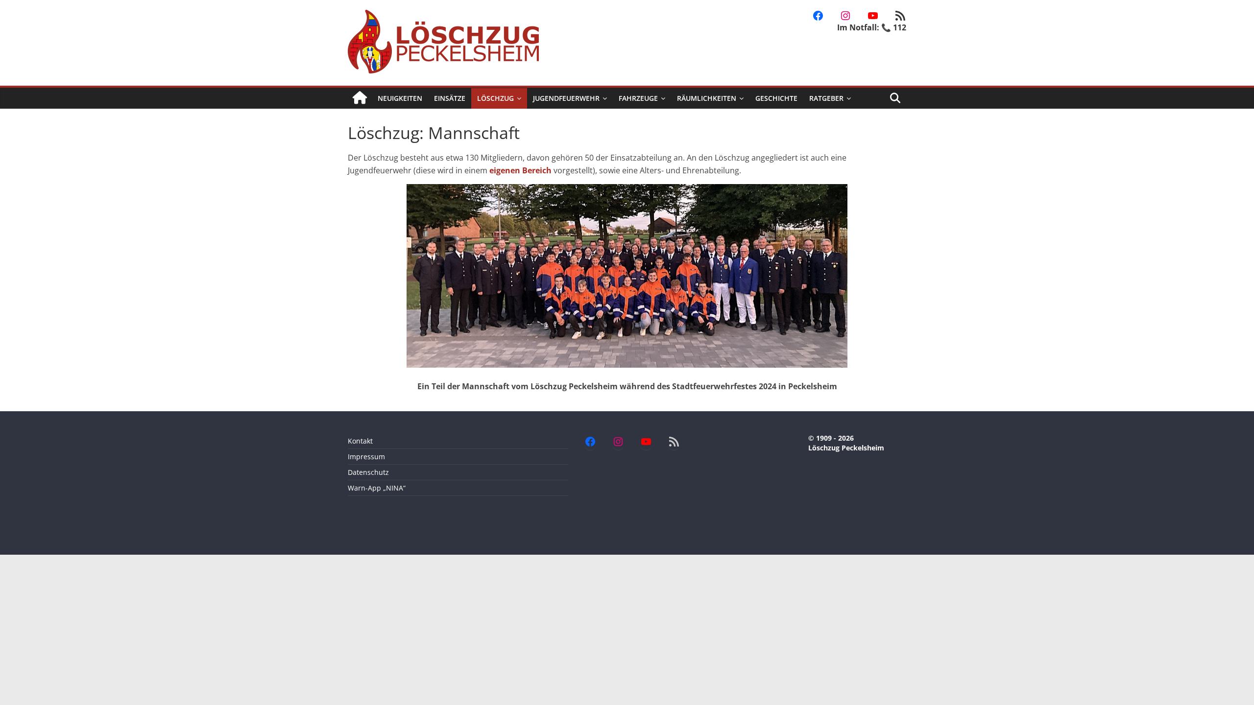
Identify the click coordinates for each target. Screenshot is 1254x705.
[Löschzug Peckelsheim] (360, 98)
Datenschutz (368, 472)
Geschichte (776, 98)
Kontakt (360, 441)
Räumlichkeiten (706, 98)
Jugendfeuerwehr (566, 98)
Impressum (366, 456)
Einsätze (449, 98)
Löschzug (495, 98)
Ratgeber (826, 98)
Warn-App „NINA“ (377, 488)
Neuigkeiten (400, 98)
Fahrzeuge (638, 98)
